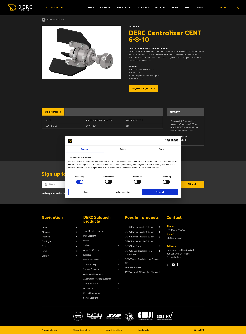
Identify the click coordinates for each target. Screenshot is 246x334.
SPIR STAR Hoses (133, 267)
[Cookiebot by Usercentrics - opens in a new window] (166, 141)
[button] (223, 7)
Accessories (88, 288)
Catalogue (142, 8)
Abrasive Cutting (91, 250)
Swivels (86, 245)
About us (46, 232)
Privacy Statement (49, 330)
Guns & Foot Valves (92, 293)
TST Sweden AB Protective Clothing (141, 272)
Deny (86, 192)
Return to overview (55, 20)
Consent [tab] (84, 149)
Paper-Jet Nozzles (91, 259)
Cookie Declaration (81, 330)
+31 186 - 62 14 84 (54, 8)
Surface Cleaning (91, 269)
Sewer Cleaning (90, 297)
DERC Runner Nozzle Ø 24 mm (139, 241)
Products (122, 8)
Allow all (160, 192)
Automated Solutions (93, 274)
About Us (105, 8)
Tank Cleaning (89, 264)
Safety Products (90, 283)
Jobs (186, 8)
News (175, 8)
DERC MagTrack (133, 246)
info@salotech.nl (174, 238)
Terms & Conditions (113, 330)
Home (91, 8)
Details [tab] (123, 149)
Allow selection (123, 192)
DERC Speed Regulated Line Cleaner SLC (142, 261)
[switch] (108, 182)
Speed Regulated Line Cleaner (157, 51)
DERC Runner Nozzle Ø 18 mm (139, 236)
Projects (160, 8)
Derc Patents (143, 330)
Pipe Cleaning (89, 235)
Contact (201, 8)
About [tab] (161, 149)
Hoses (86, 240)
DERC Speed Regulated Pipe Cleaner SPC (138, 253)
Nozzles (87, 254)
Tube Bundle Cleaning (93, 231)
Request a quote (142, 89)
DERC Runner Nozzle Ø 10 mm (139, 227)
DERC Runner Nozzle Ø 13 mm (139, 232)
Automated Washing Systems (97, 278)
